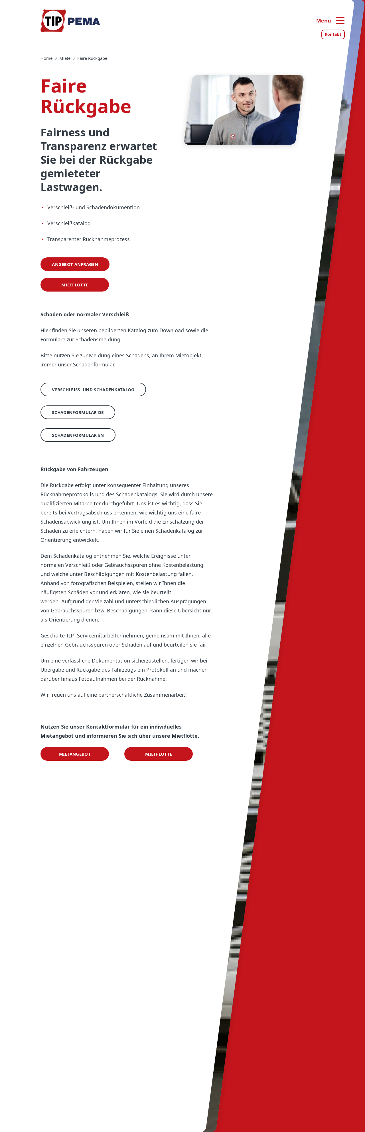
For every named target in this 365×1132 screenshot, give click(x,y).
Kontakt (333, 34)
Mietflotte (74, 285)
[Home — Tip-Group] (70, 20)
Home (46, 58)
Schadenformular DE (78, 412)
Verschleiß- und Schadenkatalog (93, 389)
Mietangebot (75, 754)
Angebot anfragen (75, 264)
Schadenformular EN (78, 435)
